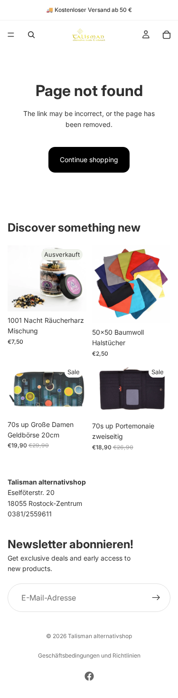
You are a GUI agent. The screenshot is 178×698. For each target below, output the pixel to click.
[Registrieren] (156, 598)
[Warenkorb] (166, 34)
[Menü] (11, 35)
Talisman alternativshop (100, 636)
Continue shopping (89, 159)
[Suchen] (31, 34)
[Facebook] (89, 676)
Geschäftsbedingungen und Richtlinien (89, 655)
